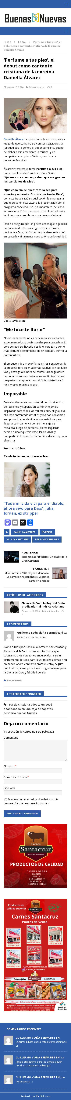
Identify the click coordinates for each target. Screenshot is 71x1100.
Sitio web (9, 788)
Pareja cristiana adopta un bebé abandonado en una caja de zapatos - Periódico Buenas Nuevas (29, 709)
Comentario (11, 737)
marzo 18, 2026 (32, 611)
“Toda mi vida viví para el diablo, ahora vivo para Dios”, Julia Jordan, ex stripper (34, 508)
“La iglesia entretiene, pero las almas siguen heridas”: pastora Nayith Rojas (40, 1061)
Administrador (37, 87)
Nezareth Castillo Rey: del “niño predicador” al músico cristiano (43, 604)
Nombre (9, 766)
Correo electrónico (15, 777)
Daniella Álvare (13, 139)
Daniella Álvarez (24, 532)
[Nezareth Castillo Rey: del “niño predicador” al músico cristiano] (11, 607)
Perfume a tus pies (47, 539)
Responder (14, 680)
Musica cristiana (17, 539)
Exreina (47, 532)
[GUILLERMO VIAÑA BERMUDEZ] (8, 1042)
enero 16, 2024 (15, 87)
